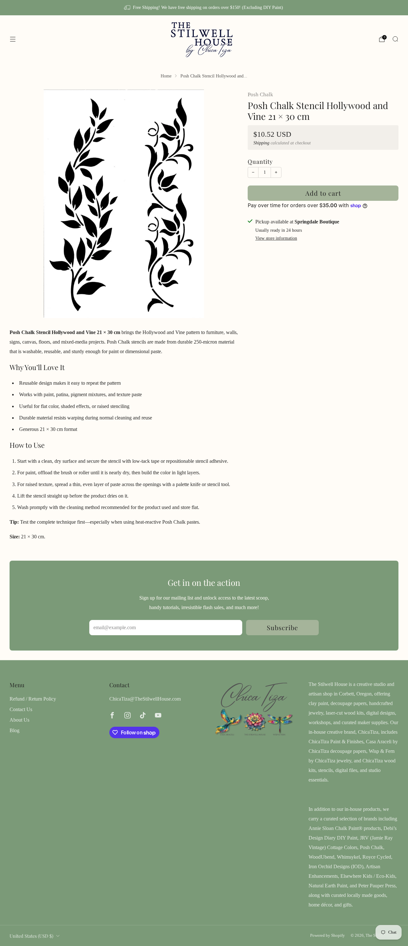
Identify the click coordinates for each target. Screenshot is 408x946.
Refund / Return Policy (33, 699)
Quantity (260, 161)
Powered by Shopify (327, 935)
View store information (276, 238)
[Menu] (13, 39)
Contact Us (21, 709)
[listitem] (204, 7)
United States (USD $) (31, 936)
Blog (14, 730)
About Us (19, 720)
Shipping (261, 143)
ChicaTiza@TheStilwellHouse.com (145, 699)
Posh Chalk (260, 94)
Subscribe (282, 627)
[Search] (395, 39)
